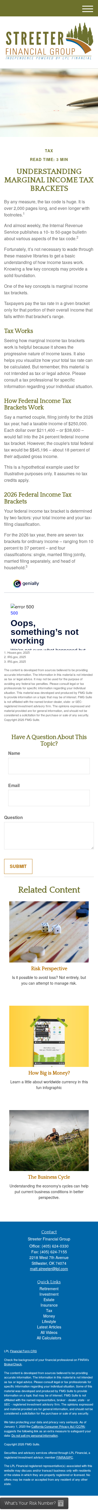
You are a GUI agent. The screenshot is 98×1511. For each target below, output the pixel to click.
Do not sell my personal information (34, 1435)
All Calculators (49, 1337)
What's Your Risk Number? (30, 1503)
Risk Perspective (49, 969)
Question (13, 817)
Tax (49, 1310)
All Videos (49, 1332)
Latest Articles (49, 1327)
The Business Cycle (49, 1177)
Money (49, 1316)
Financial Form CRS (23, 1351)
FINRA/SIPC (64, 1457)
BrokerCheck (13, 1364)
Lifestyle (49, 1321)
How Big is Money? (49, 1073)
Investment (49, 1294)
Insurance (49, 1305)
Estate (49, 1299)
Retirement (49, 1288)
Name (14, 753)
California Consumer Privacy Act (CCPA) (58, 1426)
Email (14, 785)
